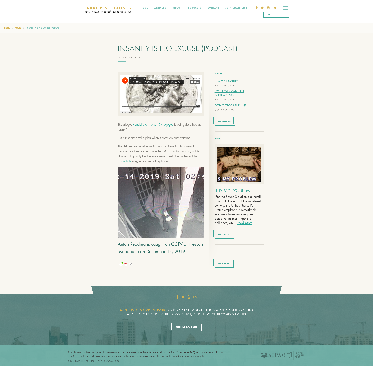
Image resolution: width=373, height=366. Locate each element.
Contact (213, 8)
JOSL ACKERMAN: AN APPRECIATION (229, 93)
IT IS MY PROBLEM (227, 81)
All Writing (224, 121)
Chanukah (124, 161)
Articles (160, 8)
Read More (244, 223)
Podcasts (194, 8)
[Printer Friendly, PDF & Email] (126, 263)
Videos (177, 8)
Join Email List (236, 8)
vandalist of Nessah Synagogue (153, 124)
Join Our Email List (186, 327)
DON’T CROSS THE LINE (231, 105)
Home (144, 8)
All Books (223, 263)
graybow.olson (112, 361)
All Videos (223, 234)
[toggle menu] (286, 8)
